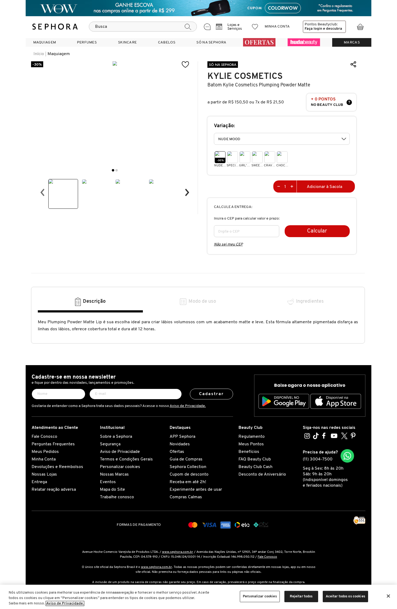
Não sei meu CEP (228, 245)
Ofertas (177, 452)
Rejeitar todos (301, 596)
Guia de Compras (186, 459)
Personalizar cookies (120, 467)
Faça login (313, 29)
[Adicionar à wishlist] (185, 64)
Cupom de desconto (189, 474)
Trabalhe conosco (117, 497)
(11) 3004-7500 (317, 459)
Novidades (180, 444)
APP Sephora (182, 437)
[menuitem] (44, 42)
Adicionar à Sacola (324, 187)
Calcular (317, 231)
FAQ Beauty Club (254, 459)
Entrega (39, 482)
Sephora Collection (188, 467)
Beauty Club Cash (255, 467)
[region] (198, 597)
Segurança (110, 444)
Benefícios (248, 452)
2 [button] (116, 170)
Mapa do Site (112, 489)
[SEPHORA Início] (55, 26)
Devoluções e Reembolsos (57, 467)
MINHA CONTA (277, 27)
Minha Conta (44, 459)
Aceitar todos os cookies (345, 596)
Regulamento (251, 437)
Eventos (108, 482)
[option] (63, 194)
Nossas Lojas (44, 474)
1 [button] (113, 170)
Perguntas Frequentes (53, 444)
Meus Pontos (251, 444)
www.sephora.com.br (177, 552)
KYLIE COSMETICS (245, 76)
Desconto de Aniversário (262, 474)
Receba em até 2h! (188, 482)
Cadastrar (211, 394)
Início (38, 54)
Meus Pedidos (45, 452)
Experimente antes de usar (196, 489)
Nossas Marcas (114, 474)
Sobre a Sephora (116, 437)
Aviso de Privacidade (120, 452)
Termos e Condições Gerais (126, 459)
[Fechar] (388, 596)
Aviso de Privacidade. (188, 406)
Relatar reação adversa (54, 489)
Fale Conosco (44, 437)
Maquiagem (59, 54)
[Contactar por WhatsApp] (347, 456)
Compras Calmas (186, 497)
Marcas (352, 43)
